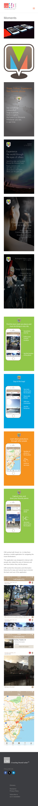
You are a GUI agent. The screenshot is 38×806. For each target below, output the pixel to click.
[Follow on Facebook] (5, 772)
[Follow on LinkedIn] (13, 772)
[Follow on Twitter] (9, 772)
